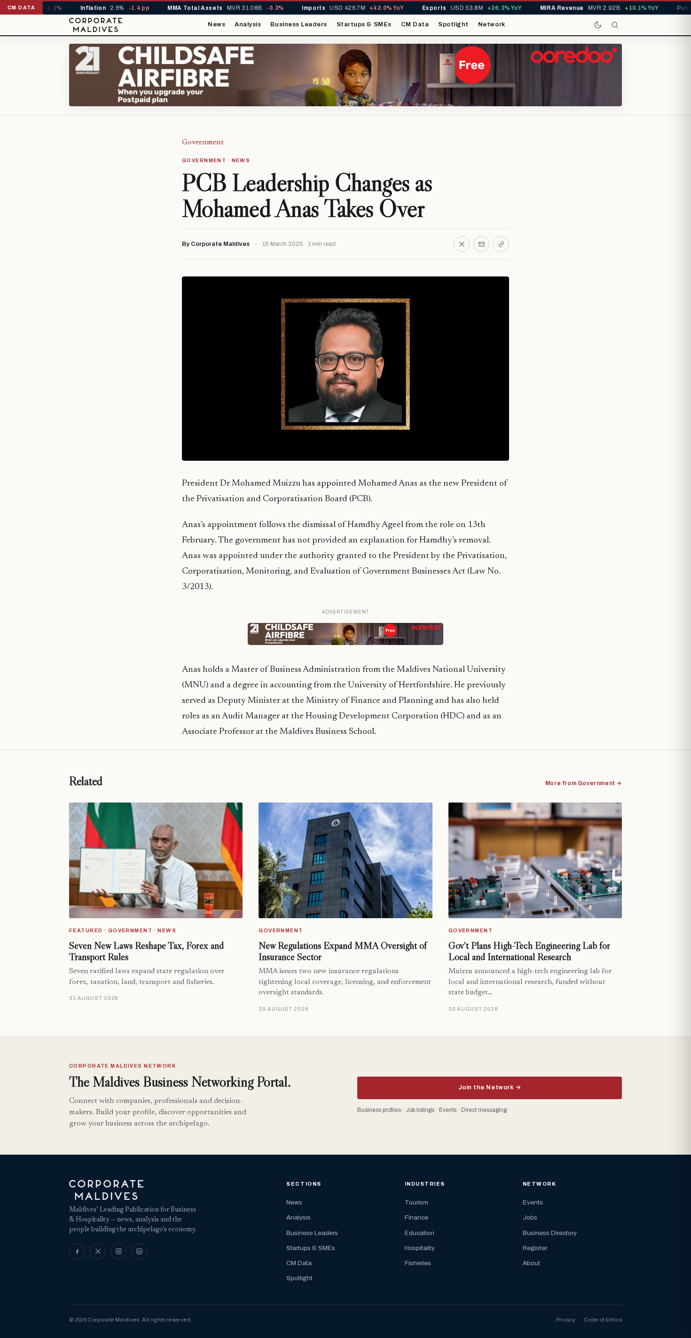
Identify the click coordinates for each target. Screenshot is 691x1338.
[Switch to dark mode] (598, 25)
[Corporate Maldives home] (95, 25)
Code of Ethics (603, 1319)
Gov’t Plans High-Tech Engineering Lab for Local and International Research (529, 951)
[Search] (615, 25)
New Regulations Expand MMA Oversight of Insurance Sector (343, 951)
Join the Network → (489, 1087)
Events (533, 1202)
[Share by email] (481, 244)
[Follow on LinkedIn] (139, 1251)
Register (535, 1247)
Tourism (416, 1202)
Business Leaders (298, 24)
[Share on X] (462, 244)
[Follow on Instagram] (118, 1251)
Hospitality (420, 1247)
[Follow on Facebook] (77, 1251)
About (531, 1263)
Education (419, 1232)
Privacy (565, 1319)
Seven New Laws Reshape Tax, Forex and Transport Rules (146, 951)
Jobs (530, 1217)
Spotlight (453, 24)
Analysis (248, 24)
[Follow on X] (98, 1251)
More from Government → (583, 783)
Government (203, 142)
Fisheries (418, 1263)
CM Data (415, 24)
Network (491, 24)
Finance (416, 1217)
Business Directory (550, 1232)
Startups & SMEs (364, 24)
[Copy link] (501, 244)
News (216, 24)
